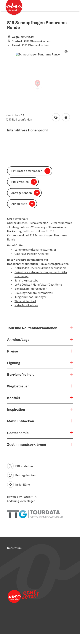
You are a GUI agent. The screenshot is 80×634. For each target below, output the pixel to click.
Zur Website (19, 204)
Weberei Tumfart (25, 301)
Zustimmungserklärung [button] (26, 444)
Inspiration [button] (16, 409)
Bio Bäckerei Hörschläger (31, 288)
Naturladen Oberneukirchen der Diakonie (40, 268)
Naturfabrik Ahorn (26, 305)
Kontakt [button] (13, 397)
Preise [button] (12, 351)
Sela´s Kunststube (26, 280)
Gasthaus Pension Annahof (32, 253)
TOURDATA (29, 497)
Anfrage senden (21, 193)
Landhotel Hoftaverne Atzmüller (35, 249)
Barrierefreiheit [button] (20, 374)
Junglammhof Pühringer (30, 297)
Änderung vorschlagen (21, 501)
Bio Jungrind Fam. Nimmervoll (34, 293)
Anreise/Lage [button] (18, 339)
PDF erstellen (24, 466)
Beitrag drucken (25, 475)
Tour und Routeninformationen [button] (32, 328)
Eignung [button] (13, 362)
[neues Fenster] (35, 512)
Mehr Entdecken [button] (20, 421)
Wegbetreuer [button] (18, 386)
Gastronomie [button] (18, 432)
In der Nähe (22, 484)
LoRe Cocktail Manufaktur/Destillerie (38, 284)
